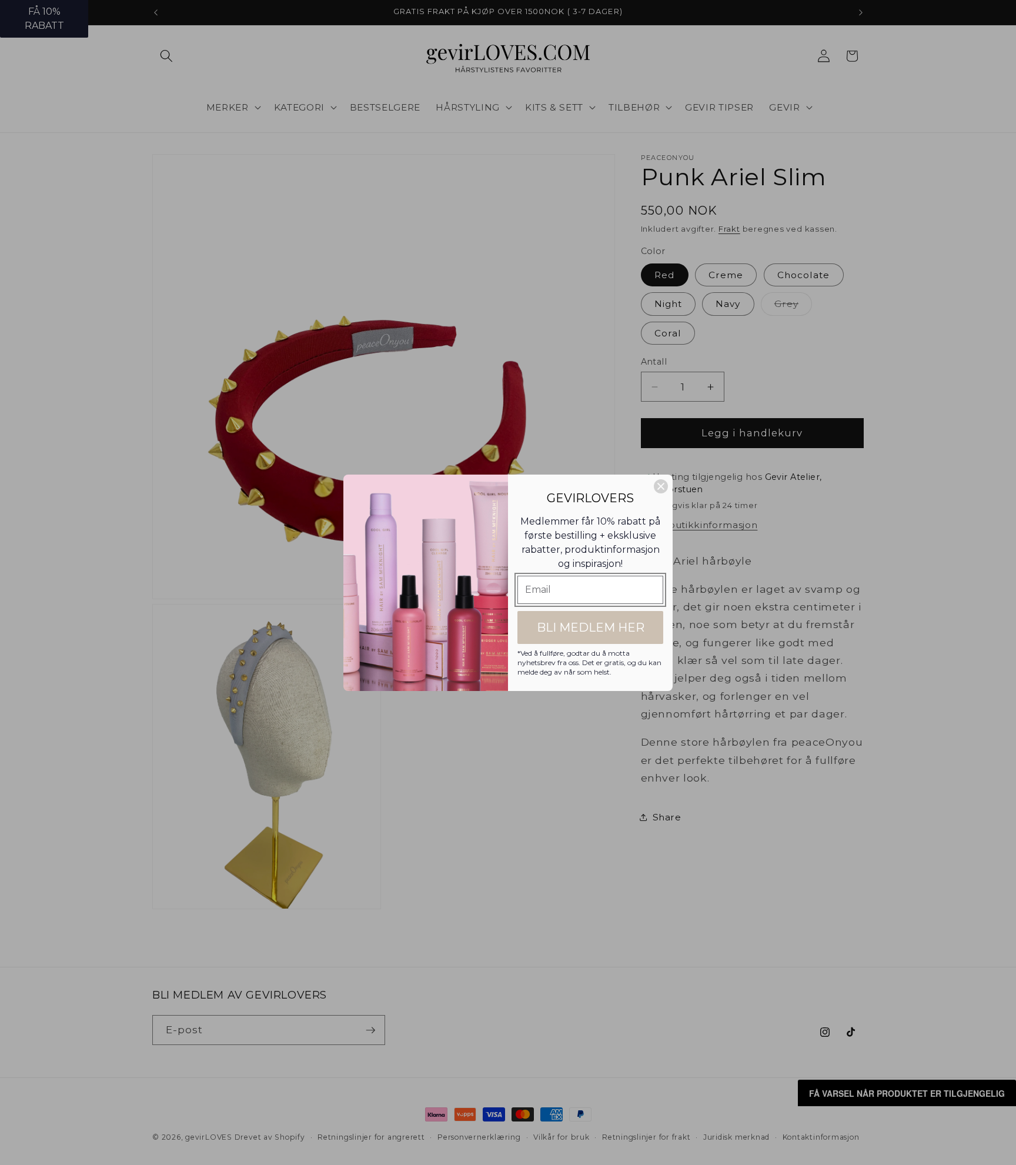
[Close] (661, 486)
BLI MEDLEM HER (590, 627)
